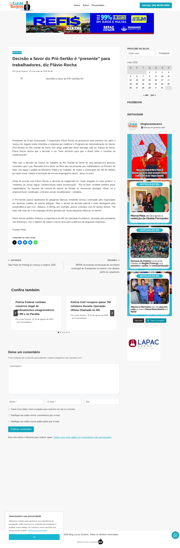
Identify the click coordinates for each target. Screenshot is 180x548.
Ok (34, 537)
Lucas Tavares (22, 71)
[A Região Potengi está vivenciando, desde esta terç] (149, 248)
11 (169, 76)
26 (131, 88)
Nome (13, 401)
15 (150, 80)
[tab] (58, 332)
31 (162, 88)
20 (137, 84)
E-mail (51, 401)
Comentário (15, 366)
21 (143, 84)
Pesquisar (164, 53)
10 (162, 76)
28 (143, 88)
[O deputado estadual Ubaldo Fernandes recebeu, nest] (149, 202)
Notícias (17, 53)
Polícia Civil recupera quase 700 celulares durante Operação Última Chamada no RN (91, 306)
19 (131, 84)
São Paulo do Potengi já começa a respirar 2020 (32, 262)
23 (156, 84)
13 (137, 80)
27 (137, 88)
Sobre (86, 5)
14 (143, 80)
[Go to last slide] (15, 313)
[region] (34, 527)
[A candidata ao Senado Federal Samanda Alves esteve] (149, 156)
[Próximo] (112, 313)
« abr (146, 95)
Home (77, 5)
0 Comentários (25, 322)
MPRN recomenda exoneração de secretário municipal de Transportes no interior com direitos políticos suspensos (95, 266)
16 (156, 80)
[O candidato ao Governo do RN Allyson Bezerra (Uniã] (149, 294)
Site (88, 401)
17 (162, 80)
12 (131, 80)
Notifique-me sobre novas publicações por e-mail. (35, 421)
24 (162, 84)
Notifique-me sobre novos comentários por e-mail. (35, 415)
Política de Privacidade (37, 530)
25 (168, 84)
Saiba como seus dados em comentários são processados (82, 437)
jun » (153, 95)
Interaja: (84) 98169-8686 (155, 5)
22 (150, 84)
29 (150, 88)
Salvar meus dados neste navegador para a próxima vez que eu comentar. (43, 409)
